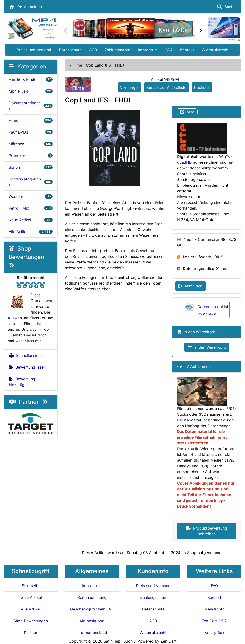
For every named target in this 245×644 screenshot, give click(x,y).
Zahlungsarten (117, 49)
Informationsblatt (91, 632)
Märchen (30, 143)
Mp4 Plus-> (30, 91)
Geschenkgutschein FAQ (92, 609)
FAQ (169, 49)
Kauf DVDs (173, 30)
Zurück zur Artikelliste (166, 87)
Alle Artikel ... (30, 231)
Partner (29, 401)
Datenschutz (70, 49)
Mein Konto (214, 609)
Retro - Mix (30, 208)
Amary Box (214, 632)
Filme (77, 65)
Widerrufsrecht (215, 49)
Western (30, 196)
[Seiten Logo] (32, 28)
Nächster (202, 87)
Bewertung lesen (29, 367)
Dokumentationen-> (30, 106)
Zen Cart (169, 641)
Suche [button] (228, 6)
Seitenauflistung (92, 597)
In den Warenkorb (209, 347)
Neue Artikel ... (30, 220)
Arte (189, 111)
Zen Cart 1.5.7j (214, 620)
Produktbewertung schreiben (209, 531)
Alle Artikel (31, 609)
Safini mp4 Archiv (119, 641)
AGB (93, 49)
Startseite (30, 585)
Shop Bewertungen (28, 252)
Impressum (148, 49)
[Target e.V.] (31, 423)
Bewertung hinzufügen (22, 381)
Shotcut (184, 173)
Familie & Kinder (30, 79)
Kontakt (187, 49)
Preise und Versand (34, 49)
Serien (30, 167)
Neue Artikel (30, 597)
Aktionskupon (91, 620)
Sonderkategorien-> (30, 182)
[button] (236, 620)
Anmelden (32, 6)
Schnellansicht (28, 355)
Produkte (30, 155)
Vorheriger (129, 87)
